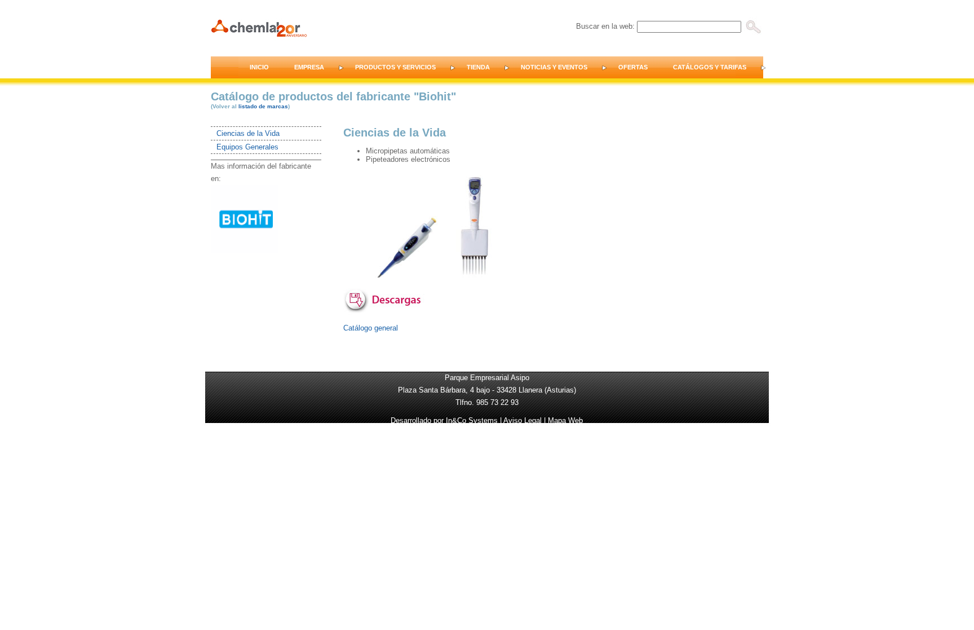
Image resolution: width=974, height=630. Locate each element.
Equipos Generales (247, 147)
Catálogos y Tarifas (709, 67)
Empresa (309, 67)
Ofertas (633, 67)
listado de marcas (263, 106)
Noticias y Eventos (554, 67)
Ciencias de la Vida (248, 133)
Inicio (259, 67)
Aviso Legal (522, 420)
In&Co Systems (472, 420)
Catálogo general (370, 328)
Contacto (795, 67)
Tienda (478, 67)
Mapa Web (565, 420)
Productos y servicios (395, 67)
